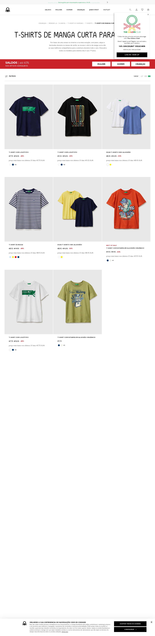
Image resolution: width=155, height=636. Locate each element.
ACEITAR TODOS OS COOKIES (130, 624)
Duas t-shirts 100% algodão (118, 152)
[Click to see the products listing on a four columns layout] (145, 76)
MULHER (58, 10)
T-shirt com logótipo (18, 152)
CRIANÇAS (81, 10)
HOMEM (69, 10)
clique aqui (65, 631)
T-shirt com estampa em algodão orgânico (125, 248)
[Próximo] (107, 2)
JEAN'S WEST (94, 10)
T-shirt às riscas (16, 244)
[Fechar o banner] (151, 622)
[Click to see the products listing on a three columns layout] (149, 76)
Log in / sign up (132, 55)
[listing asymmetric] (142, 76)
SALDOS (48, 10)
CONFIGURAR (129, 629)
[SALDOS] (77, 64)
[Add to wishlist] (8, 87)
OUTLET (106, 10)
